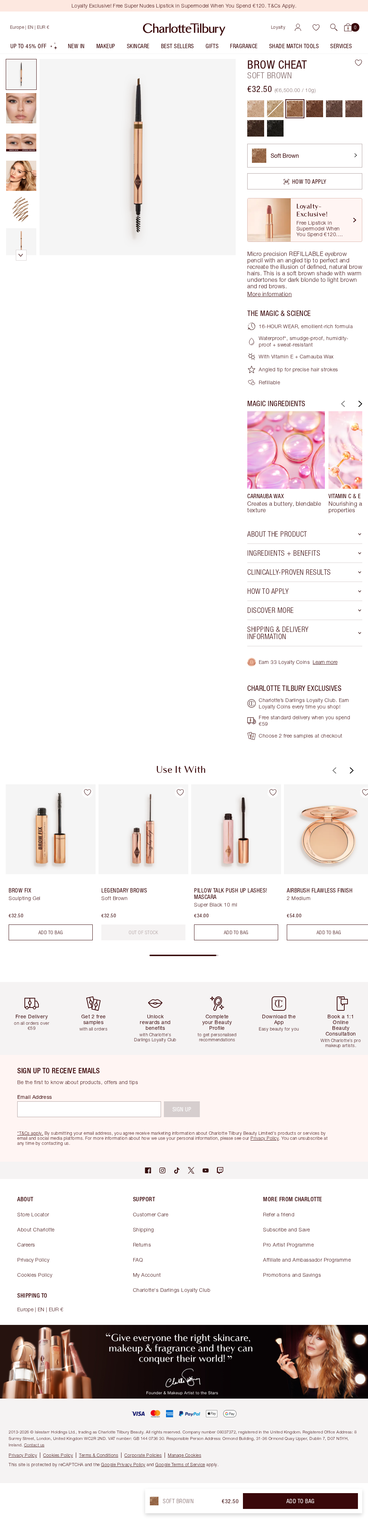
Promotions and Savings (292, 1275)
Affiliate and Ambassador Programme (307, 1260)
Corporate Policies (143, 1455)
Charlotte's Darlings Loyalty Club (172, 1290)
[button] (333, 27)
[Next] (359, 404)
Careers (26, 1245)
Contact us (34, 1444)
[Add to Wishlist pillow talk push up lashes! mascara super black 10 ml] (272, 792)
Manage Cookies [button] (184, 1455)
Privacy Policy (33, 1260)
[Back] (342, 404)
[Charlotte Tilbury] (184, 27)
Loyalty (278, 27)
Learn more (325, 662)
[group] (286, 462)
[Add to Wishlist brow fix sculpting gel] (87, 792)
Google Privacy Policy (123, 1464)
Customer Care (151, 1214)
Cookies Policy (34, 1275)
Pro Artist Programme (288, 1245)
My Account (147, 1275)
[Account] (298, 27)
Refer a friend (278, 1214)
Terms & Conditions (98, 1455)
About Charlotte (36, 1229)
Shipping (143, 1229)
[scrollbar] (184, 955)
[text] (143, 932)
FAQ (138, 1260)
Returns (142, 1245)
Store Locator (33, 1214)
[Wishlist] (316, 27)
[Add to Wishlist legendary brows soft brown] (180, 792)
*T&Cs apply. (30, 1133)
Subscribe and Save (286, 1229)
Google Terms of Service (180, 1464)
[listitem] (34, 48)
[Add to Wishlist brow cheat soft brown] (358, 62)
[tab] (21, 74)
